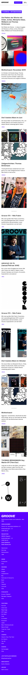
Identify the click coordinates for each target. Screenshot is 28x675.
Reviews (3, 33)
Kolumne (3, 81)
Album (3, 126)
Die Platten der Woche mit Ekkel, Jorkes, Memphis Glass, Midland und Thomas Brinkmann (13, 20)
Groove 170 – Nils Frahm (11, 215)
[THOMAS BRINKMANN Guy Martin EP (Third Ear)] (14, 491)
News (3, 276)
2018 (3, 226)
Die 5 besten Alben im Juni (11, 117)
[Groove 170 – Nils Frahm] (14, 244)
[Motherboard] (14, 441)
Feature (3, 175)
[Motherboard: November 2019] (14, 98)
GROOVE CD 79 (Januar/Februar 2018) (10, 264)
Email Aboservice (6, 544)
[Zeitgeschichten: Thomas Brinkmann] (14, 192)
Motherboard (6, 412)
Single (3, 473)
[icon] (25, 2)
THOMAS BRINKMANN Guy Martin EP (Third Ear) (12, 461)
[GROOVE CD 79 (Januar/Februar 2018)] (14, 294)
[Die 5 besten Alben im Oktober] (14, 389)
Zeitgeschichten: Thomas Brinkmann (11, 164)
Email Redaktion (5, 542)
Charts (3, 371)
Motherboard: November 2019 (13, 70)
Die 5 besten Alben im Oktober (13, 361)
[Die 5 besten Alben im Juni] (14, 144)
